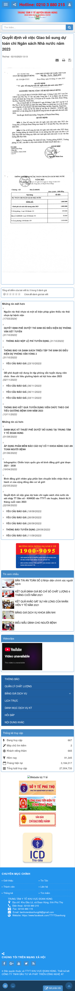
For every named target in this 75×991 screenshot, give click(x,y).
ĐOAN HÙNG (49, 971)
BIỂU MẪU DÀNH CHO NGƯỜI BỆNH (36, 622)
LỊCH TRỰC (11, 700)
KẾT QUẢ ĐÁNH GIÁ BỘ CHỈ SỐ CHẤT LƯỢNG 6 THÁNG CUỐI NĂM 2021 (42, 593)
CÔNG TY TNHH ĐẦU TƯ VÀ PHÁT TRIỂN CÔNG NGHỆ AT (33, 974)
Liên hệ (44, 886)
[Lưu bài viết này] (70, 60)
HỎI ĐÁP (9, 715)
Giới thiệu (8, 880)
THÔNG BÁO (12, 679)
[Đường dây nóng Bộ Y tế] (37, 555)
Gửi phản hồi (55, 987)
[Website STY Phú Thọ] (37, 787)
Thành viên (9, 886)
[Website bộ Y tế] (37, 777)
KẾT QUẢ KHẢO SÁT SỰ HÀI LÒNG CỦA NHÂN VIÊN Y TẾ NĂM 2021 (41, 603)
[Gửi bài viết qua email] (57, 60)
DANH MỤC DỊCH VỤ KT (18, 708)
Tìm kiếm (45, 893)
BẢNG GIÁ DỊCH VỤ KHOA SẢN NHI (35, 612)
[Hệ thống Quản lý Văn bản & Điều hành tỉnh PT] (37, 819)
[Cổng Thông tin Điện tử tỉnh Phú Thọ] (37, 803)
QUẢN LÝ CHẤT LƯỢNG (18, 686)
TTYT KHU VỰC (34, 971)
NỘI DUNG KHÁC (14, 722)
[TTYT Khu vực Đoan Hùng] (37, 16)
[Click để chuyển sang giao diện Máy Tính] (13, 985)
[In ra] (64, 60)
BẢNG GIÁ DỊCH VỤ (16, 693)
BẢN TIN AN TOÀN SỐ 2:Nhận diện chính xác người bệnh (44, 582)
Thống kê (8, 893)
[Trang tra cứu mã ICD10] (37, 846)
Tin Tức (44, 880)
